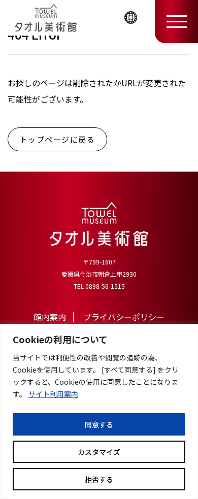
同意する (99, 424)
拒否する (99, 479)
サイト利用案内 (53, 394)
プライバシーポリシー (123, 317)
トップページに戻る (57, 139)
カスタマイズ (99, 452)
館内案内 (50, 317)
